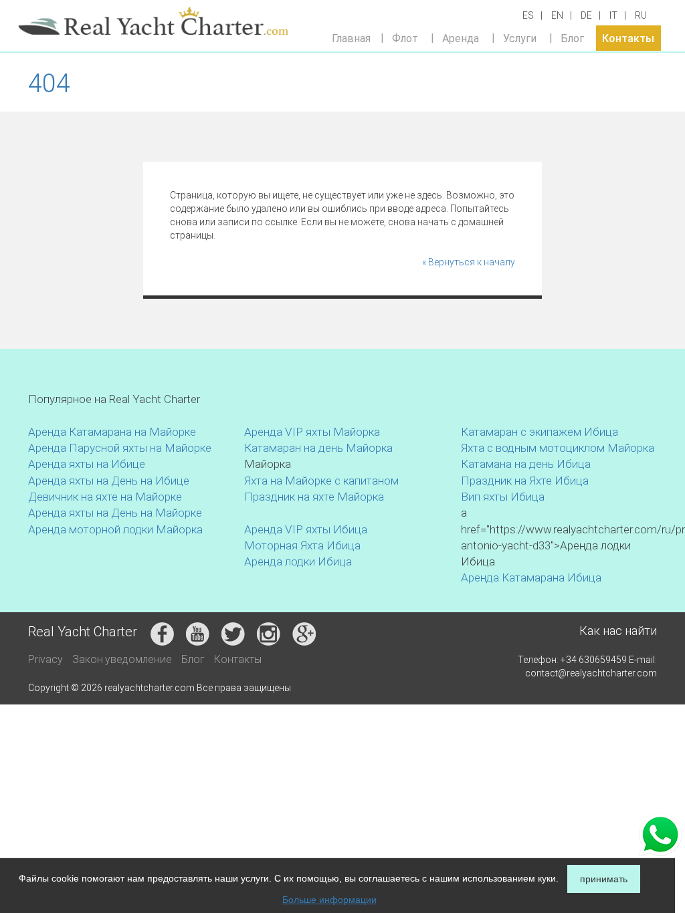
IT (613, 15)
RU (641, 15)
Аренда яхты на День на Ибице (108, 480)
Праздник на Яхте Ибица (525, 480)
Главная (351, 37)
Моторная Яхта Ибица (302, 545)
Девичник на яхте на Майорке (105, 496)
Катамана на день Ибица (526, 464)
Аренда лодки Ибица (298, 561)
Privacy (45, 659)
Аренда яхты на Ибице (86, 464)
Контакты (628, 37)
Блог (572, 37)
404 (49, 83)
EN (557, 15)
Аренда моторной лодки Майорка (115, 529)
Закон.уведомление (122, 659)
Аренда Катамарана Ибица (531, 577)
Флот (405, 37)
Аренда (460, 37)
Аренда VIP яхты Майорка (312, 431)
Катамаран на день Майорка (318, 447)
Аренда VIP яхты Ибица (305, 529)
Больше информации (329, 899)
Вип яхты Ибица (503, 496)
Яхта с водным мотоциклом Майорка (557, 447)
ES (528, 15)
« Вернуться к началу (468, 262)
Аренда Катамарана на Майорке (112, 431)
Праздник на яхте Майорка (314, 496)
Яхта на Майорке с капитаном (321, 480)
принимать (603, 879)
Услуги (519, 37)
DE (586, 15)
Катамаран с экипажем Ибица (539, 431)
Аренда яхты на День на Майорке (115, 512)
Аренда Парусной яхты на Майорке (119, 447)
